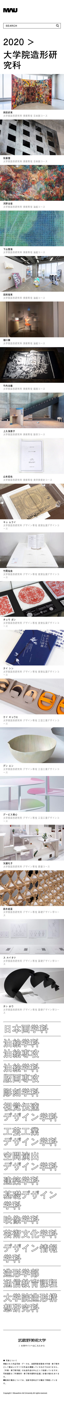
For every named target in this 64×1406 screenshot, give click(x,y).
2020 (13, 41)
